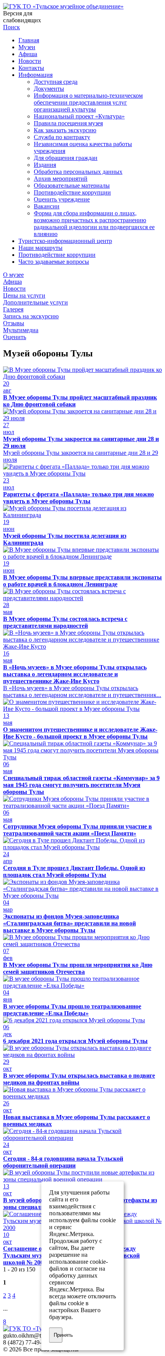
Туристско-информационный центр (65, 241)
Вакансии (46, 206)
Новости (29, 61)
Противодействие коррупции (72, 192)
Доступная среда (56, 81)
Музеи (26, 47)
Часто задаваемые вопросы (53, 261)
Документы (49, 88)
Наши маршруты (40, 248)
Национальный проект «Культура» (79, 116)
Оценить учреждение (62, 199)
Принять (58, 1335)
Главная (28, 40)
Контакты (31, 68)
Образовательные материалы (72, 185)
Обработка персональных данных (78, 171)
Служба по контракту (62, 137)
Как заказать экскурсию (65, 130)
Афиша (27, 54)
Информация (35, 75)
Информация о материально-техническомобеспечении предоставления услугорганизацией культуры (88, 102)
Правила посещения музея (68, 123)
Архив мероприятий (60, 178)
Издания (45, 164)
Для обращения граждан (65, 158)
